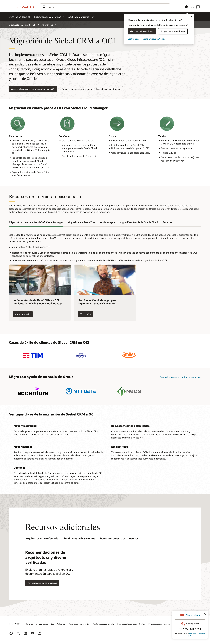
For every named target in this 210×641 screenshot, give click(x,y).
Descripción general (19, 16)
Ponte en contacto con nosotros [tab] (119, 538)
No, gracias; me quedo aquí (172, 31)
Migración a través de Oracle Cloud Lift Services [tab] (145, 222)
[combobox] (105, 6)
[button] (12, 7)
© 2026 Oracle (14, 624)
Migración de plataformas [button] (47, 16)
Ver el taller (85, 314)
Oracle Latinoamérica (18, 24)
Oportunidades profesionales (103, 624)
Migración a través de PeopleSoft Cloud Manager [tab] (36, 222)
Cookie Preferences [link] (58, 624)
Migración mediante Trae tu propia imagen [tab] (91, 222)
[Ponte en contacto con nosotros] (198, 7)
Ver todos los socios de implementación (180, 377)
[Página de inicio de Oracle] (26, 7)
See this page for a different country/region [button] (146, 38)
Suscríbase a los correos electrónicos (131, 624)
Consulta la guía (22, 314)
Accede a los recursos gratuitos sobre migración (33, 89)
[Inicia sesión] (192, 7)
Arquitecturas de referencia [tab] (41, 538)
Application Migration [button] (79, 16)
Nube (34, 24)
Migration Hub (47, 24)
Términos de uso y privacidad (37, 624)
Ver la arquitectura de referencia (42, 583)
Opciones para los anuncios (79, 624)
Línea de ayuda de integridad (159, 624)
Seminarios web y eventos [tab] (79, 538)
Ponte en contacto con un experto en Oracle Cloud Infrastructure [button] (91, 89)
